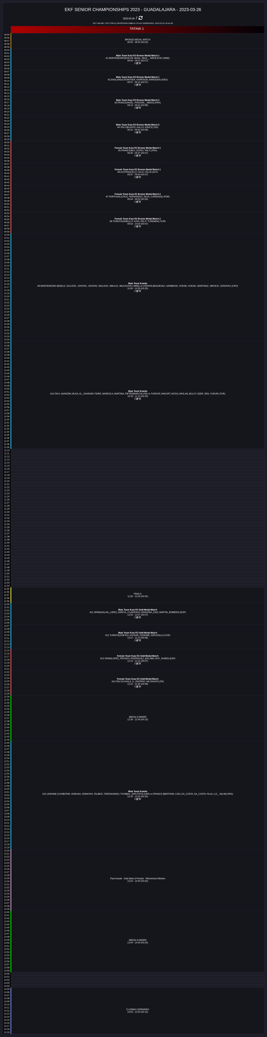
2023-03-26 (129, 18)
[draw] (140, 63)
